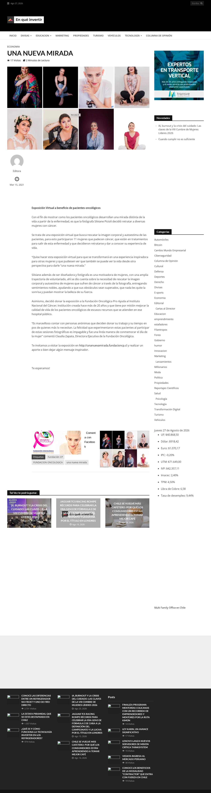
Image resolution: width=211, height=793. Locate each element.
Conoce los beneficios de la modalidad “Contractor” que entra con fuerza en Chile (137, 772)
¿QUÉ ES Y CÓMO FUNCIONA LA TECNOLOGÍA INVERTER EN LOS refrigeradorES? (36, 733)
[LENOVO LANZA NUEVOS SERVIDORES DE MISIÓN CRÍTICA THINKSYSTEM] (114, 744)
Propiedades (81, 35)
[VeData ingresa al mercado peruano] (114, 759)
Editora (17, 171)
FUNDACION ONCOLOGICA (48, 462)
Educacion (42, 35)
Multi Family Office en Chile (169, 607)
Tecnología (132, 35)
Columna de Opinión (159, 35)
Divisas (25, 35)
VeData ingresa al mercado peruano (134, 758)
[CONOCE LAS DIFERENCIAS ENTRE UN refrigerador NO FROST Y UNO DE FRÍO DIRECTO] (13, 699)
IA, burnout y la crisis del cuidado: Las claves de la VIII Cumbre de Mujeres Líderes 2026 (29, 511)
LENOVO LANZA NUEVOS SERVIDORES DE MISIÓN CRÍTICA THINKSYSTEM (136, 744)
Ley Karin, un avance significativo (135, 731)
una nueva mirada (77, 462)
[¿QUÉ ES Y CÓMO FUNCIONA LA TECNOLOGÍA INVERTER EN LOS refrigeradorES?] (13, 732)
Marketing (62, 35)
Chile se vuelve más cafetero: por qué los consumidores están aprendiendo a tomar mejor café (127, 511)
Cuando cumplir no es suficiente (176, 139)
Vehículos (114, 35)
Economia (13, 46)
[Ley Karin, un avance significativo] (114, 732)
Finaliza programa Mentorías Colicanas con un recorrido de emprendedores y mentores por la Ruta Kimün (136, 712)
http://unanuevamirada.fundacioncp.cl (103, 345)
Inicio (12, 35)
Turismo (98, 35)
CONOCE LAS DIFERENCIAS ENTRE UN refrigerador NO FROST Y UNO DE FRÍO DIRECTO (36, 700)
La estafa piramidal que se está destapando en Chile (36, 716)
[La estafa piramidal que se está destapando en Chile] (13, 716)
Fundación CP (55, 456)
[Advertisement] (144, 18)
